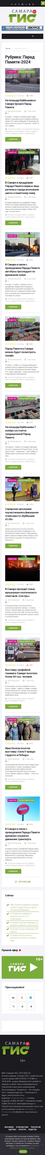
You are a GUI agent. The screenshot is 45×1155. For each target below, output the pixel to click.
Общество (12, 72)
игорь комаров (19, 131)
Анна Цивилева (27, 129)
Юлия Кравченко (14, 523)
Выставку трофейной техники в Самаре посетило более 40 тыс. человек (21, 673)
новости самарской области (15, 133)
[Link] (26, 4)
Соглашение (7, 1112)
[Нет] (42, 1144)
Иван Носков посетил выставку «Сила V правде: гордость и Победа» (20, 752)
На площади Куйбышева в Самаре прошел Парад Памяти (20, 104)
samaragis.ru (30, 1109)
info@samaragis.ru (18, 1098)
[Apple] (29, 4)
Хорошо (23, 1151)
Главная (7, 48)
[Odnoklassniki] (19, 4)
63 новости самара (14, 129)
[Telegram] (22, 4)
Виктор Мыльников (14, 111)
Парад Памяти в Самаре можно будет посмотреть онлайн (20, 352)
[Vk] (15, 4)
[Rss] (11, 4)
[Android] (33, 4)
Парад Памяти (30, 133)
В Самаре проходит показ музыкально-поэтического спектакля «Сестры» (21, 592)
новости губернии (31, 131)
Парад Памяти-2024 (26, 72)
